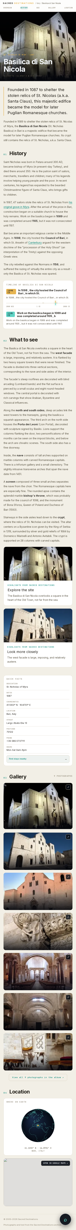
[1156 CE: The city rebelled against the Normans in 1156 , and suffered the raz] (56, 307)
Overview (7, 8)
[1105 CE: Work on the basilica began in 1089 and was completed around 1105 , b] (55, 309)
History (24, 8)
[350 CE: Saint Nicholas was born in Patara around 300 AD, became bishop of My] (43, 308)
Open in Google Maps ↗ (55, 1168)
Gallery (51, 8)
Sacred (18, 3)
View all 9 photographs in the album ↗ (38, 1082)
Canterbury (35, 242)
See (38, 8)
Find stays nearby (38, 764)
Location (68, 8)
